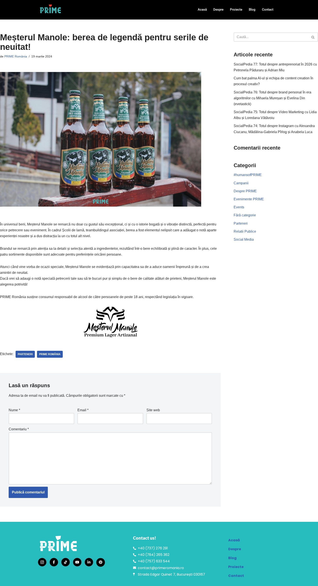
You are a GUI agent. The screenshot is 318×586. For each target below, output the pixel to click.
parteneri (25, 354)
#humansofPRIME (248, 175)
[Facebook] (54, 562)
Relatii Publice (245, 231)
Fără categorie (245, 215)
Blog (252, 9)
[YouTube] (77, 562)
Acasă (202, 9)
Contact (267, 9)
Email (82, 410)
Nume (14, 410)
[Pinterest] (100, 562)
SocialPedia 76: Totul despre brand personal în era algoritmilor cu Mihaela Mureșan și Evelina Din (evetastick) (272, 98)
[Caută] (313, 37)
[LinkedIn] (89, 562)
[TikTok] (65, 562)
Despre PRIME (245, 191)
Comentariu (19, 429)
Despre (218, 9)
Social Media (244, 239)
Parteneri (241, 223)
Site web (153, 410)
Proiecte (236, 9)
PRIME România (15, 56)
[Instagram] (42, 562)
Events (239, 207)
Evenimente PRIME (249, 199)
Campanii (241, 183)
